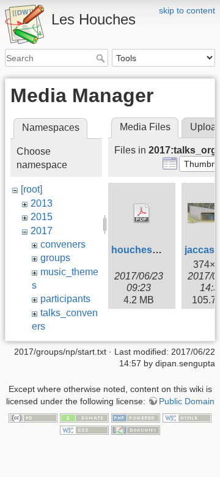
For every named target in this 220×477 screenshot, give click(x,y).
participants (65, 299)
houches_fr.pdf (146, 250)
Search (102, 58)
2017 (42, 231)
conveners (63, 244)
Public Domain (187, 401)
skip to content (187, 10)
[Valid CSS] (84, 429)
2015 (42, 217)
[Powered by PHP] (135, 418)
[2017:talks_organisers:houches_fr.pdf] (141, 213)
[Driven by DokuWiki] (135, 429)
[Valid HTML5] (187, 418)
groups (55, 258)
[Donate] (84, 418)
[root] (31, 189)
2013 (42, 203)
